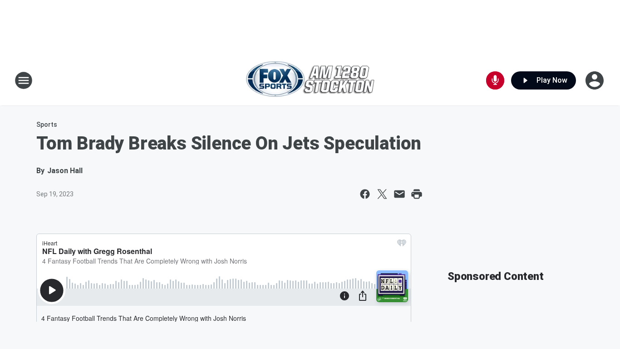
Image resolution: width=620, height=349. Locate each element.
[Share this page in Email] (399, 194)
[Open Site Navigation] (24, 80)
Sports (46, 124)
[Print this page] (416, 194)
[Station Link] (310, 80)
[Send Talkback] (495, 80)
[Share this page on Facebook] (365, 194)
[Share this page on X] (382, 194)
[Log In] (595, 80)
